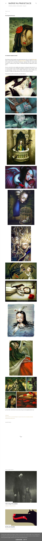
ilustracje (31, 416)
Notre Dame (13, 418)
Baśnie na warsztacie (20, 3)
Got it (25, 539)
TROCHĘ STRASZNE (11, 504)
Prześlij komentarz (12, 505)
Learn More (19, 539)
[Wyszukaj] (36, 3)
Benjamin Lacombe (18, 416)
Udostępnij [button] (7, 415)
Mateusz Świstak (8, 418)
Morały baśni (10, 527)
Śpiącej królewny (22, 60)
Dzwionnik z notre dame (26, 416)
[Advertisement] (21, 459)
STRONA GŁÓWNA (12, 5)
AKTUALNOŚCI (19, 5)
